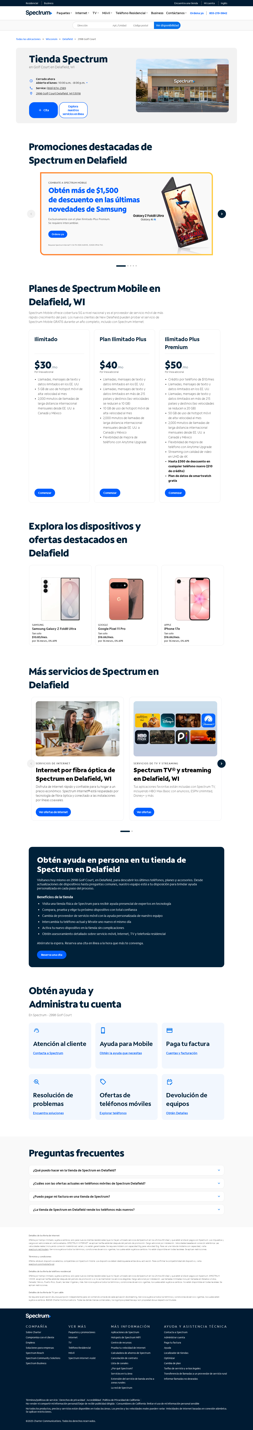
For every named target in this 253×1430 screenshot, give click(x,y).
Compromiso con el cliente (40, 1337)
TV (70, 1342)
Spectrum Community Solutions (43, 1358)
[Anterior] (31, 214)
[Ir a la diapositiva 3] (130, 266)
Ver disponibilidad (167, 25)
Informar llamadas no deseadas (181, 1378)
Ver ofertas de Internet (53, 812)
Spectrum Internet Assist (82, 1358)
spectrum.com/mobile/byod (41, 1264)
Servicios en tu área (121, 1373)
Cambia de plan (172, 1363)
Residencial (32, 3)
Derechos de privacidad (72, 1400)
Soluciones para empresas (40, 1347)
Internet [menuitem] (82, 13)
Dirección (79, 22)
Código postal (143, 22)
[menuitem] (32, 3)
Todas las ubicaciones (28, 39)
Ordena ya (197, 13)
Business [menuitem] (157, 13)
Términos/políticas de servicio (42, 1400)
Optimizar (169, 1358)
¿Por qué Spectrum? (122, 1368)
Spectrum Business (36, 1363)
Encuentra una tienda (186, 3)
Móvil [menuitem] (107, 13)
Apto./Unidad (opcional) (122, 23)
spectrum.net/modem (39, 1249)
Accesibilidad (94, 1400)
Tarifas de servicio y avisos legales (182, 1368)
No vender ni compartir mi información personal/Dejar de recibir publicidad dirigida (70, 1403)
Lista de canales (119, 1363)
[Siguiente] (222, 214)
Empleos (30, 1342)
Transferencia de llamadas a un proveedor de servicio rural (195, 1373)
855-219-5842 (218, 13)
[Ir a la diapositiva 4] (133, 266)
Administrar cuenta (174, 1337)
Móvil (71, 1353)
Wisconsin (51, 39)
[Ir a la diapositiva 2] (128, 266)
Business (48, 3)
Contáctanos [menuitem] (176, 13)
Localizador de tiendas (176, 1353)
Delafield (67, 39)
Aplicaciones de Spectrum (125, 1332)
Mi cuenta (209, 3)
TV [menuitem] (96, 13)
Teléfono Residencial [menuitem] (132, 13)
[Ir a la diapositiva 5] (136, 266)
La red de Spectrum (121, 1387)
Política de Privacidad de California (121, 1400)
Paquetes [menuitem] (65, 13)
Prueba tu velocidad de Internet (128, 1347)
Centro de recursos (121, 1342)
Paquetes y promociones (81, 1332)
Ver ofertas (144, 812)
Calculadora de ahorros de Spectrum (130, 1353)
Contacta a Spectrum (175, 1332)
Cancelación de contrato (124, 1358)
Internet (73, 1337)
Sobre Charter (33, 1332)
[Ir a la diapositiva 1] (121, 266)
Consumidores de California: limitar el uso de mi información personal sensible (157, 1403)
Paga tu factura (172, 1342)
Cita (43, 110)
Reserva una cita (51, 954)
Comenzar (44, 493)
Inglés (224, 3)
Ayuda (167, 1347)
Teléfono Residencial (79, 1347)
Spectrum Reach (35, 1353)
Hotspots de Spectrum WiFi (126, 1337)
